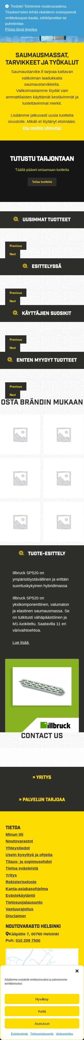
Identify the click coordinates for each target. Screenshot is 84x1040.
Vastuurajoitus (64, 1033)
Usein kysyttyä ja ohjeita (29, 855)
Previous (16, 246)
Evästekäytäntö (20, 895)
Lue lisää (21, 642)
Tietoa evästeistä (22, 868)
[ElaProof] (63, 478)
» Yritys (42, 778)
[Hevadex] (20, 522)
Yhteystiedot (18, 848)
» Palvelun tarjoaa (42, 800)
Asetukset (42, 1023)
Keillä (42, 1011)
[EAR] (20, 478)
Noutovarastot (19, 841)
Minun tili (14, 834)
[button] (77, 971)
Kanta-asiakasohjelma (27, 889)
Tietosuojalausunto (42, 1033)
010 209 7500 (28, 940)
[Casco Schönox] (63, 434)
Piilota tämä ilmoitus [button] (21, 29)
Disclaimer (16, 916)
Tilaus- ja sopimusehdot (29, 861)
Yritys (11, 875)
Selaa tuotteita (42, 181)
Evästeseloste (19, 1033)
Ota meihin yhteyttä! (42, 128)
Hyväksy (42, 999)
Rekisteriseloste (21, 882)
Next (13, 254)
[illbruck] (63, 522)
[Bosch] (20, 434)
